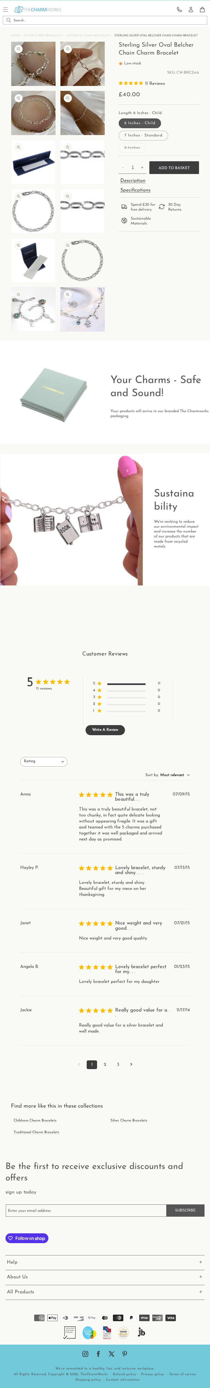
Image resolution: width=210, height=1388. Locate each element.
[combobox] (105, 20)
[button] (202, 10)
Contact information (123, 1379)
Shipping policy (88, 1379)
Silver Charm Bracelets (43, 35)
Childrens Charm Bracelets (88, 35)
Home (16, 35)
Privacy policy (152, 1374)
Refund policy (124, 1374)
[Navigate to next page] (131, 1064)
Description (132, 180)
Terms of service (182, 1374)
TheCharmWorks (94, 1374)
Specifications (135, 190)
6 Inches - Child (139, 123)
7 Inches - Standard (143, 135)
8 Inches (135, 149)
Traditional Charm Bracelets (36, 1132)
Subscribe (185, 1210)
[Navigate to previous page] (79, 1064)
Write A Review (105, 730)
